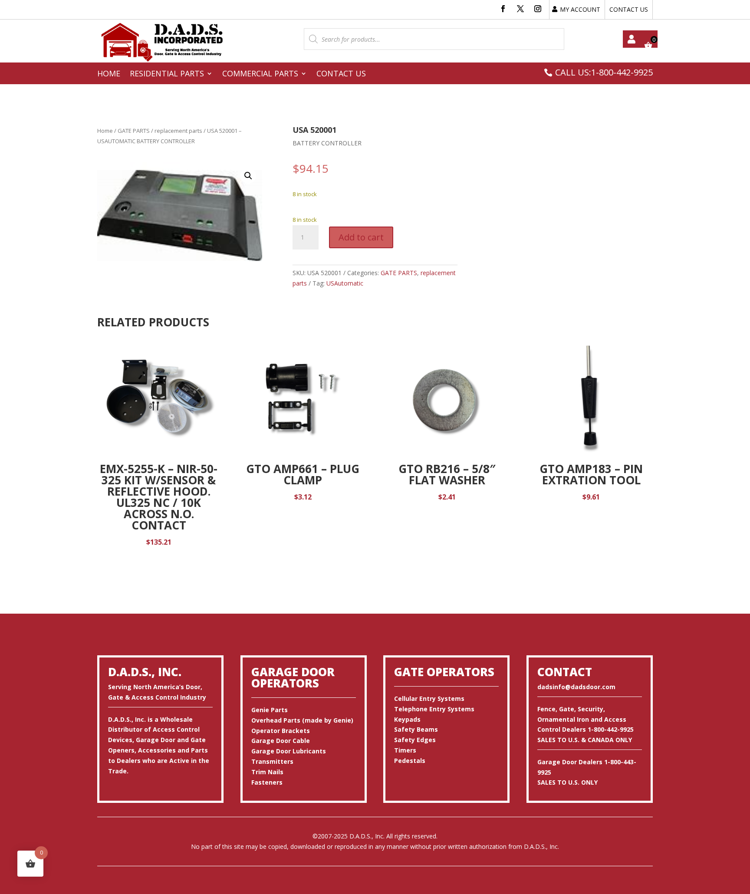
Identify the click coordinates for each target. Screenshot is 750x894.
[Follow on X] (520, 9)
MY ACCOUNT (580, 9)
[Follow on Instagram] (538, 9)
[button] (248, 176)
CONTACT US (628, 9)
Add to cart (361, 237)
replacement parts (178, 131)
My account (631, 39)
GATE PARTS (134, 131)
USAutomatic (344, 283)
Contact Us (341, 74)
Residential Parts (167, 74)
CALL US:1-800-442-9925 (604, 72)
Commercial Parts (260, 74)
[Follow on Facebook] (503, 9)
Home (108, 74)
